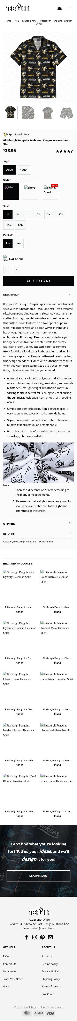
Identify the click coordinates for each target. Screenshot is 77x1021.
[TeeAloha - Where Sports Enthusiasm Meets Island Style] (17, 7)
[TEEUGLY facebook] (26, 937)
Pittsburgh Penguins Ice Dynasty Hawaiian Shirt (19, 607)
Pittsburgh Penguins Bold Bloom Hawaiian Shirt (19, 811)
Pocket (8, 235)
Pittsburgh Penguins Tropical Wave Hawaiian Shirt (57, 658)
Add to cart (38, 281)
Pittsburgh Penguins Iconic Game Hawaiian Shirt (57, 811)
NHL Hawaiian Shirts (25, 21)
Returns (9, 534)
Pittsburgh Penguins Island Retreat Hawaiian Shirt (57, 607)
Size (6, 206)
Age (6, 161)
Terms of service (51, 986)
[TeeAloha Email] (50, 937)
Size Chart (48, 994)
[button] (59, 6)
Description (11, 295)
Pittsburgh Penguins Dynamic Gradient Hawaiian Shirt (19, 658)
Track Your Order (13, 979)
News (6, 986)
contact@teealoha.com (43, 928)
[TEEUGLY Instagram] (34, 937)
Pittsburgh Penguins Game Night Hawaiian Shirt (57, 709)
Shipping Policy (51, 979)
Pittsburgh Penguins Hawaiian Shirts (54, 22)
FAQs (6, 956)
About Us (47, 956)
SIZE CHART (16, 259)
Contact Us (9, 964)
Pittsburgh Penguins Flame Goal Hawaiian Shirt (57, 760)
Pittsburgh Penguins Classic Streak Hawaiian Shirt (19, 709)
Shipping (9, 524)
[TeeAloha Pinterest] (42, 937)
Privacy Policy (50, 971)
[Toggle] (70, 293)
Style (7, 180)
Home (8, 21)
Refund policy (50, 964)
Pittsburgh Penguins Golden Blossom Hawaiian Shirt (19, 760)
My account (10, 971)
